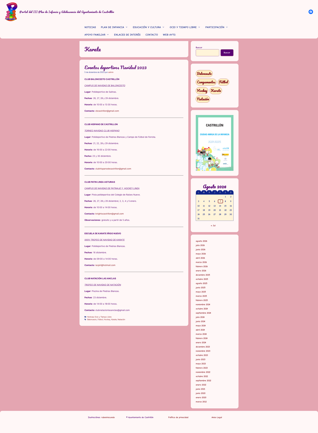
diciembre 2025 (203, 275)
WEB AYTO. (169, 34)
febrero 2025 (202, 300)
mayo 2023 (201, 364)
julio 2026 (200, 245)
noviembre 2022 (203, 372)
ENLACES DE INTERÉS (127, 34)
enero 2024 (201, 342)
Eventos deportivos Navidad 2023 (115, 67)
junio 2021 (200, 389)
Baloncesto (92, 319)
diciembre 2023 (203, 347)
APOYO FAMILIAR (94, 34)
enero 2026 (201, 271)
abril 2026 (200, 258)
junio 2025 (200, 287)
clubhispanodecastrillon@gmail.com (113, 168)
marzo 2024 (201, 334)
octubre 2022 (202, 376)
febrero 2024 (201, 338)
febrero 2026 (202, 266)
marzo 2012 (201, 402)
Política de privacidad (178, 417)
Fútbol (100, 319)
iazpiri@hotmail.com (105, 265)
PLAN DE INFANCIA (112, 27)
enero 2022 (201, 385)
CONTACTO (151, 34)
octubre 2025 (202, 279)
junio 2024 (200, 321)
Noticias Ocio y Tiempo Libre (99, 317)
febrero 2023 (202, 368)
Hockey (107, 319)
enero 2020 (201, 397)
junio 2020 (200, 393)
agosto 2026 (201, 241)
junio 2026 (200, 249)
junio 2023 (200, 359)
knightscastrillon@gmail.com (109, 213)
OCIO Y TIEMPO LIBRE (183, 27)
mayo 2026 (201, 254)
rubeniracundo (108, 417)
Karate (114, 319)
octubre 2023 (202, 355)
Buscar (199, 47)
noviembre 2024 (203, 304)
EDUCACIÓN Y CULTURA (147, 27)
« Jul (213, 225)
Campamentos (206, 82)
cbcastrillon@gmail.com (107, 111)
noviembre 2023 (203, 351)
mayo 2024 (201, 325)
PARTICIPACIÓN (214, 27)
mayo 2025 (201, 292)
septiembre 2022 (203, 380)
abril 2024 (200, 330)
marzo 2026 (201, 262)
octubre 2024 (202, 309)
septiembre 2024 (203, 313)
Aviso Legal (217, 417)
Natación (121, 319)
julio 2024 (200, 317)
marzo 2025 (201, 296)
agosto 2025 (201, 283)
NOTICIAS (90, 27)
